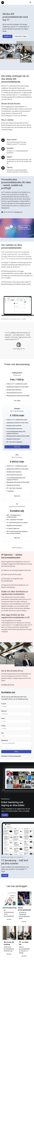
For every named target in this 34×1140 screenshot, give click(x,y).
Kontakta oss (7, 36)
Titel (2, 733)
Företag (3, 725)
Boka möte (17, 447)
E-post (3, 718)
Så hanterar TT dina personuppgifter (11, 756)
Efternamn (4, 711)
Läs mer (5, 815)
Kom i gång (17, 400)
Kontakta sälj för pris (7, 685)
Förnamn (3, 703)
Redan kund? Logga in (21, 36)
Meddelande (4, 740)
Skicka (16, 751)
